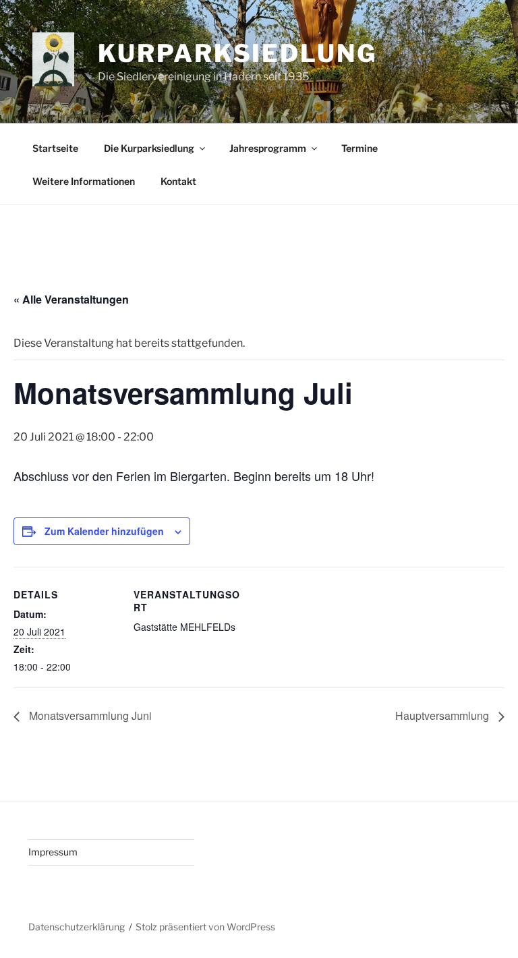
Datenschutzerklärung (76, 926)
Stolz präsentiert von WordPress (205, 926)
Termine (359, 148)
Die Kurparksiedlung (149, 148)
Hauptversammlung (443, 715)
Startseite (55, 148)
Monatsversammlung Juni (89, 715)
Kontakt (178, 181)
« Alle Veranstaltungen (71, 299)
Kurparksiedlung (237, 53)
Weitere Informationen (83, 181)
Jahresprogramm (267, 148)
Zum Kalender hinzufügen (104, 531)
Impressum (53, 851)
